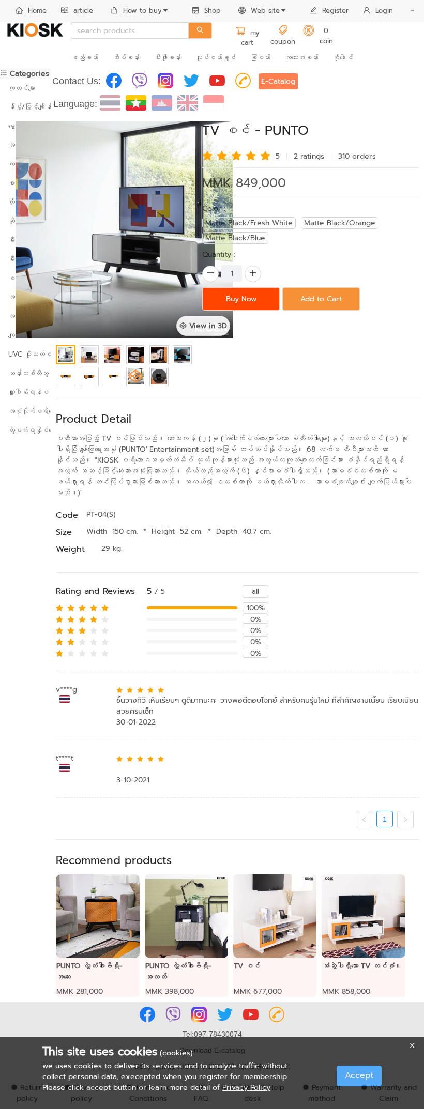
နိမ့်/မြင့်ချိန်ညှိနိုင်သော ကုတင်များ (25, 107)
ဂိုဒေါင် (343, 58)
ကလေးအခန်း (302, 58)
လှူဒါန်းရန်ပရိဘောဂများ (25, 392)
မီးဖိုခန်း (167, 58)
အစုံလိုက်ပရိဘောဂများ (25, 411)
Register (335, 11)
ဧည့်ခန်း (84, 58)
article (83, 11)
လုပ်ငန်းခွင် (215, 58)
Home (37, 11)
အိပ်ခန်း (126, 58)
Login (384, 11)
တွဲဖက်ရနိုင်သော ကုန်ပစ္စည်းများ (25, 430)
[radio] (207, 155)
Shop (212, 11)
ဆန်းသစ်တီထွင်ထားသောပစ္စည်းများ (25, 373)
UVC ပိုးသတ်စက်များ (25, 354)
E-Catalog (278, 81)
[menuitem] (31, 11)
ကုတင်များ (21, 88)
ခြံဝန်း (260, 58)
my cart (250, 38)
